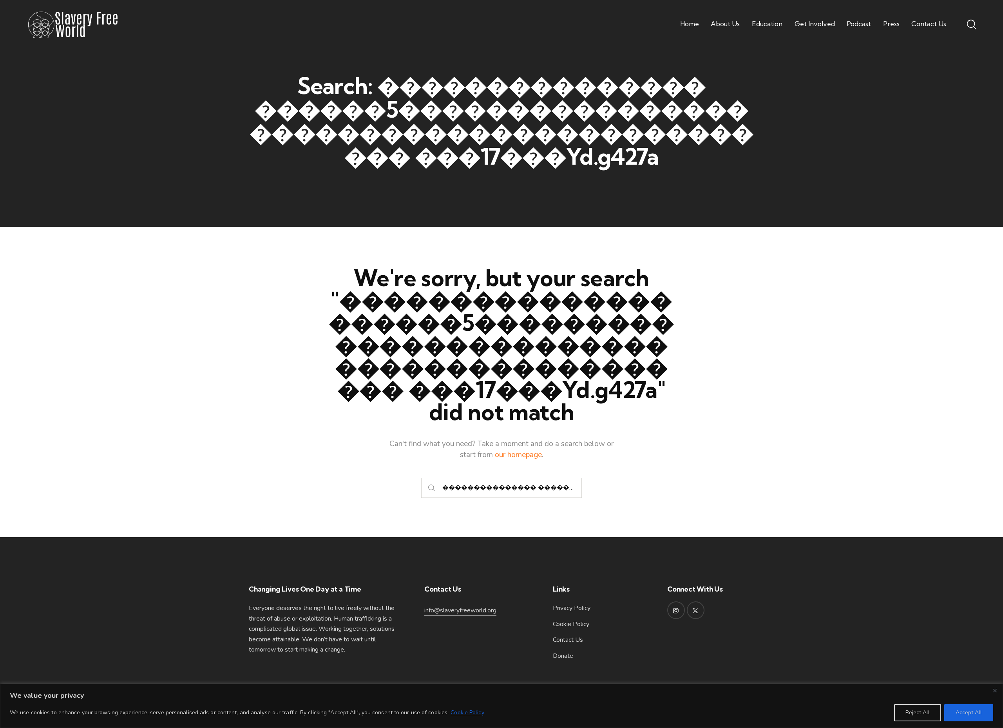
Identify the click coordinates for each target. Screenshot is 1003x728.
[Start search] (431, 488)
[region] (501, 706)
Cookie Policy (467, 712)
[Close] (994, 690)
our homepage (518, 455)
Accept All (969, 712)
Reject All (917, 712)
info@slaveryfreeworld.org (460, 610)
